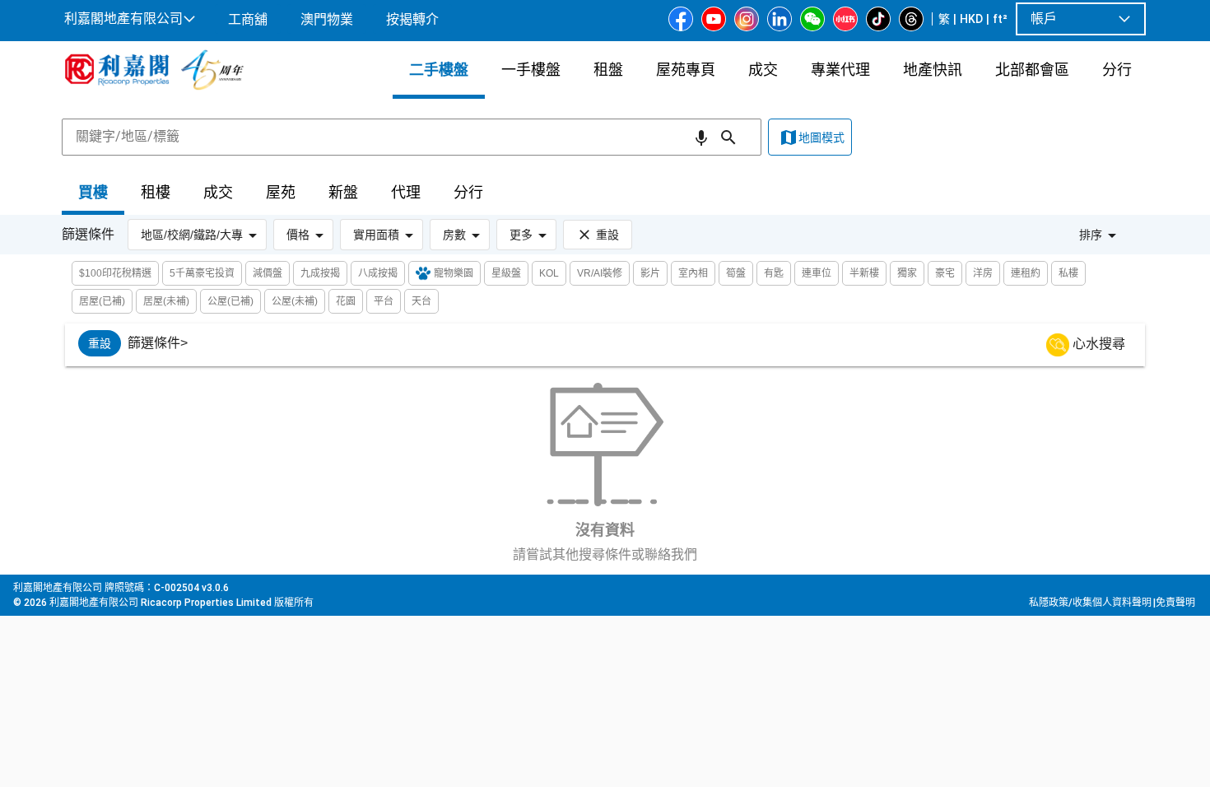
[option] (99, 343)
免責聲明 (1175, 602)
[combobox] (412, 137)
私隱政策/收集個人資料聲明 (1090, 602)
